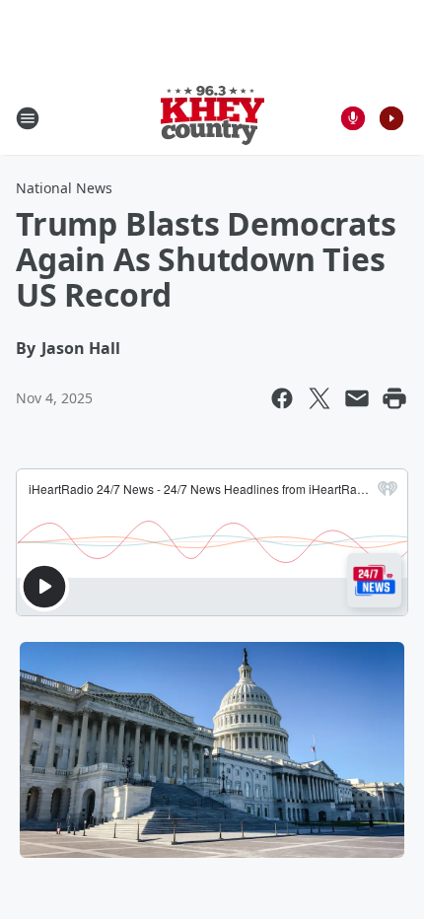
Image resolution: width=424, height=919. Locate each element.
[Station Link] (212, 118)
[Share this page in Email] (357, 398)
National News (64, 187)
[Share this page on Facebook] (282, 398)
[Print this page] (394, 398)
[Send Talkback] (353, 118)
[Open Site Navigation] (27, 118)
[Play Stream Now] (391, 118)
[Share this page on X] (319, 398)
